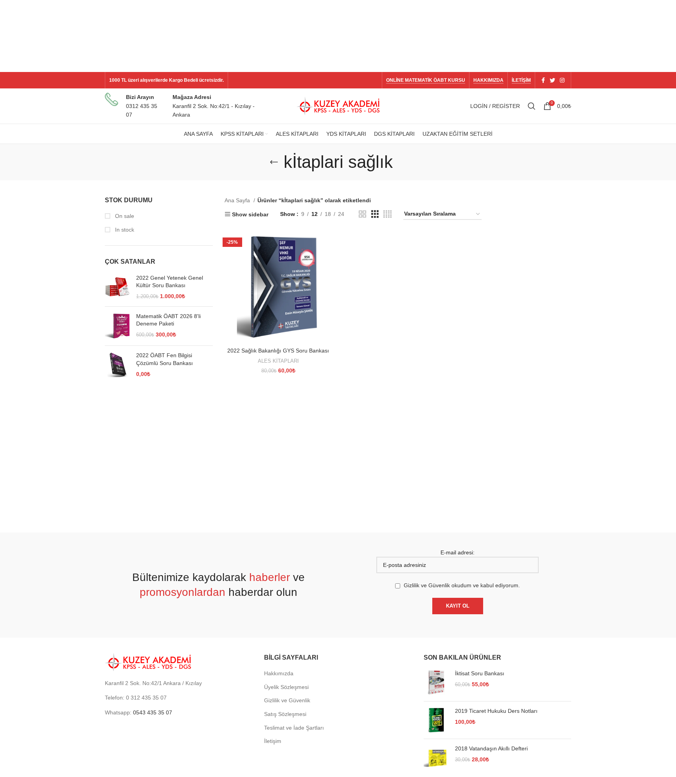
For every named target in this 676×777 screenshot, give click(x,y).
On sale (123, 216)
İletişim (521, 80)
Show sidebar (250, 214)
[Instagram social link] (562, 80)
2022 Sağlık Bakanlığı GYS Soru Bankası (278, 350)
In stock (123, 230)
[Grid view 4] (387, 214)
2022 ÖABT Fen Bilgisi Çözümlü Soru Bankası (164, 359)
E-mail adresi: (457, 552)
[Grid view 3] (375, 214)
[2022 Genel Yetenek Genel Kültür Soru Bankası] (117, 287)
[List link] (178, 697)
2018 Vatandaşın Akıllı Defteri (491, 748)
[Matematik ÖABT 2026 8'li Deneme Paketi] (117, 326)
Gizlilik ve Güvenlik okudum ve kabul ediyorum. (462, 585)
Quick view (328, 244)
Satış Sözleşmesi (285, 714)
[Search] (531, 106)
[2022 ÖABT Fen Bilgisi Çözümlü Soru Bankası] (117, 365)
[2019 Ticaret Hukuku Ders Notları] (436, 720)
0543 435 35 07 (152, 712)
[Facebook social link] (543, 80)
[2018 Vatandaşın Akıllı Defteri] (436, 757)
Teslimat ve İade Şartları (294, 728)
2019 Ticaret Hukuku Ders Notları (496, 711)
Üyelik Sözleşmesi (286, 687)
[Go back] (274, 162)
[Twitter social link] (552, 80)
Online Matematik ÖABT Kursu (425, 80)
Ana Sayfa (238, 200)
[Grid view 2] (362, 214)
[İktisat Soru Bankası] (436, 682)
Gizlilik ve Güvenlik (287, 700)
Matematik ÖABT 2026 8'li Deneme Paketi (168, 320)
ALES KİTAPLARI (278, 361)
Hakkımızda (488, 80)
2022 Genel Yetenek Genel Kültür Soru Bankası (169, 282)
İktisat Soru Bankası (479, 673)
